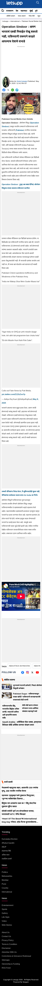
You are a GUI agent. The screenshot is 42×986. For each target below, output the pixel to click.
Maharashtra (7, 876)
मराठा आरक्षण (22, 16)
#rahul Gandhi (8, 843)
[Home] (2, 11)
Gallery (5, 913)
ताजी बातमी (8, 782)
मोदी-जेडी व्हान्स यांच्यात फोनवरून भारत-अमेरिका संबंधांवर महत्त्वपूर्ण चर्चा (30, 708)
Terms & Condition (9, 944)
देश (17, 11)
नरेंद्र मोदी (32, 16)
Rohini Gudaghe (22, 81)
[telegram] (16, 90)
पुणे (36, 11)
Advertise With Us (9, 952)
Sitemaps (6, 960)
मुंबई (31, 11)
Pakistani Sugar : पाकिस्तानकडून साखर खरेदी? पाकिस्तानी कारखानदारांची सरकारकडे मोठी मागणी (26, 697)
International (7, 892)
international (14, 21)
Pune (4, 884)
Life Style (5, 917)
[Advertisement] (21, 62)
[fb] (22, 673)
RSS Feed (6, 968)
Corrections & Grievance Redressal (16, 956)
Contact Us (6, 936)
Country (5, 888)
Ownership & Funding (11, 964)
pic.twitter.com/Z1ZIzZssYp (13, 394)
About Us (5, 932)
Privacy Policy (8, 940)
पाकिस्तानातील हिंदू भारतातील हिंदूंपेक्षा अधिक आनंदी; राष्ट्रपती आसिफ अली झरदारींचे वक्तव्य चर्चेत (10, 712)
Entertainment (7, 905)
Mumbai (5, 880)
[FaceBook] (3, 90)
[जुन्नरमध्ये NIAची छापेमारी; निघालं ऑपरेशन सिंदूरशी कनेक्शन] (7, 687)
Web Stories (7, 925)
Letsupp (5, 21)
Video (4, 921)
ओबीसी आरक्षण (10, 16)
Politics (5, 872)
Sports (4, 909)
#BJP (4, 847)
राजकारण (9, 11)
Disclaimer (6, 948)
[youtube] (37, 673)
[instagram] (27, 673)
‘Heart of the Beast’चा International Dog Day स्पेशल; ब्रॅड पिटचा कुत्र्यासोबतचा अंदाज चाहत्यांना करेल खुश (19, 822)
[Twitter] (8, 90)
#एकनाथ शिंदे (6, 851)
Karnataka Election (10, 839)
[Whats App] (12, 90)
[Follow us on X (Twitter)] (32, 673)
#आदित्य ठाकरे (7, 859)
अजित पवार (5, 855)
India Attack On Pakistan (19, 666)
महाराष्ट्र (24, 11)
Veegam (26, 982)
